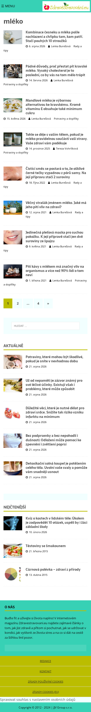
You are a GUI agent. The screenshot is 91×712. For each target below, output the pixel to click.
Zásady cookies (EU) (45, 692)
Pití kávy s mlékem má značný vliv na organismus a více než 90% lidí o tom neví (55, 271)
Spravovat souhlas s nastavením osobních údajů (37, 699)
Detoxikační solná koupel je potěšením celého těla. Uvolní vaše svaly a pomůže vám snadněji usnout (56, 467)
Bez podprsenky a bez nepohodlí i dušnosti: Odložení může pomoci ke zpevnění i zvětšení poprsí (53, 440)
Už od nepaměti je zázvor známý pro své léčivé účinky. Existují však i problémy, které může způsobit (54, 385)
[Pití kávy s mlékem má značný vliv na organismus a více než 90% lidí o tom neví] (13, 271)
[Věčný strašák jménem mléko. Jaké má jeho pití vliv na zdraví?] (13, 208)
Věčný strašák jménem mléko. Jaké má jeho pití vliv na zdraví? (56, 205)
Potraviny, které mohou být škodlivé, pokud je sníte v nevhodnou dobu (54, 359)
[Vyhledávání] (45, 326)
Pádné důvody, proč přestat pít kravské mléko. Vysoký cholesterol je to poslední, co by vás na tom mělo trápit (56, 70)
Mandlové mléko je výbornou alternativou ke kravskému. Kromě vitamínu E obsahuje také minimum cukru (54, 107)
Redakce (45, 661)
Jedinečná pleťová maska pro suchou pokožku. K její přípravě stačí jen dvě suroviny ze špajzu (54, 236)
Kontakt (45, 671)
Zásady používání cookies (45, 681)
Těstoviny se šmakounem (46, 545)
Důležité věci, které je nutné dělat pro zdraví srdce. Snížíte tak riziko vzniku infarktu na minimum (55, 412)
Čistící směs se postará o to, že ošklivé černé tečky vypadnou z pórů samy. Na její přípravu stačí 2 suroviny (56, 173)
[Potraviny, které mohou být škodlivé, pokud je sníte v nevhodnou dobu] (13, 362)
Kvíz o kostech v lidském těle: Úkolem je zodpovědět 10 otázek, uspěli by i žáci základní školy (56, 522)
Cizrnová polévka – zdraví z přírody (53, 569)
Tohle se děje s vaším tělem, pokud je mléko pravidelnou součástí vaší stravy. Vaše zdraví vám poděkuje (57, 139)
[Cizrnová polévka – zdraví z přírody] (13, 574)
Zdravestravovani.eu (33, 623)
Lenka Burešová (60, 46)
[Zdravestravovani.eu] (66, 6)
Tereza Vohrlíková (67, 148)
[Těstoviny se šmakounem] (13, 551)
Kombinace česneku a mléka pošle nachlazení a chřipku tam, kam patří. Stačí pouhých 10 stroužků (54, 36)
